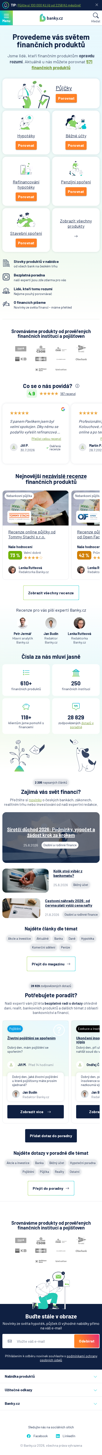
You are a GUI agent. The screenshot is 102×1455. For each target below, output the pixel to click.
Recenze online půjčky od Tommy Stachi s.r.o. (32, 534)
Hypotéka (87, 938)
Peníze (65, 947)
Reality (59, 1172)
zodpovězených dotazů (51, 986)
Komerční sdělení (43, 947)
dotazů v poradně (82, 725)
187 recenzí (68, 394)
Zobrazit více (32, 1111)
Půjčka (44, 1172)
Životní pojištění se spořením (31, 1038)
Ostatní (74, 1172)
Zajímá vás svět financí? (51, 791)
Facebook (40, 1436)
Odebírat (86, 1341)
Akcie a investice (19, 938)
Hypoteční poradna (83, 1163)
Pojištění (28, 1172)
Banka (58, 938)
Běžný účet (56, 1163)
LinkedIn (69, 1436)
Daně (72, 938)
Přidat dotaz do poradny (51, 1135)
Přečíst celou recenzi (46, 439)
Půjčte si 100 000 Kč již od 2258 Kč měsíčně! (49, 5)
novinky (35, 799)
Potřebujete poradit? (51, 995)
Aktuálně (43, 938)
